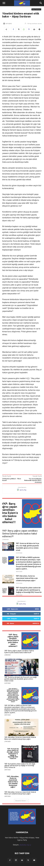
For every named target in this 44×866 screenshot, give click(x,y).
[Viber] (29, 29)
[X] (18, 29)
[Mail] (22, 860)
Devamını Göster (20, 801)
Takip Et (36, 614)
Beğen (37, 609)
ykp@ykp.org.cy (25, 845)
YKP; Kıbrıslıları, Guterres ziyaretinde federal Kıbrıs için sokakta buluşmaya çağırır (27, 578)
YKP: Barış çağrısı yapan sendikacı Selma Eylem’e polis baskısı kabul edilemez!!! (20, 533)
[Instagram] (16, 860)
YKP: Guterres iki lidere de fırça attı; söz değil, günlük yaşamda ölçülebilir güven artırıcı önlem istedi (20, 679)
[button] (41, 3)
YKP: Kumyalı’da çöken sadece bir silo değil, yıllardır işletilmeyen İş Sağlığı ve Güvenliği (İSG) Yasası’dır (29, 590)
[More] (39, 29)
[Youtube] (34, 860)
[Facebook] (13, 29)
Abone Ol (36, 623)
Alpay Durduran (36, 9)
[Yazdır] (34, 29)
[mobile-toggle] (3, 3)
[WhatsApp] (23, 29)
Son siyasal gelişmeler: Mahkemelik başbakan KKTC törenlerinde (33, 480)
